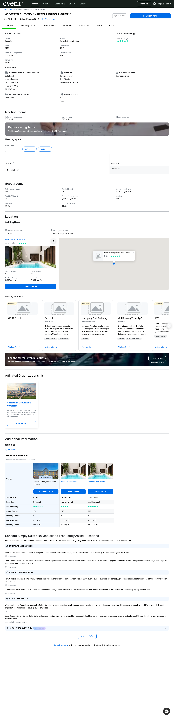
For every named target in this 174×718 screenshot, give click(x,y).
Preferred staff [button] (63, 338)
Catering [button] (85, 338)
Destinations (60, 4)
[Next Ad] (53, 241)
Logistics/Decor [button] (50, 338)
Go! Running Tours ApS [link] (130, 318)
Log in (168, 4)
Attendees (9, 145)
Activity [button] (121, 338)
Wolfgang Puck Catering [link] (94, 318)
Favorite (121, 16)
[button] (17, 148)
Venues (35, 4)
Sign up (161, 4)
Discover (72, 4)
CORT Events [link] (15, 318)
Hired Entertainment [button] (133, 338)
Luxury (82, 4)
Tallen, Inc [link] (50, 318)
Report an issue (61, 645)
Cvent (4, 9)
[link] (22, 308)
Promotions (46, 4)
